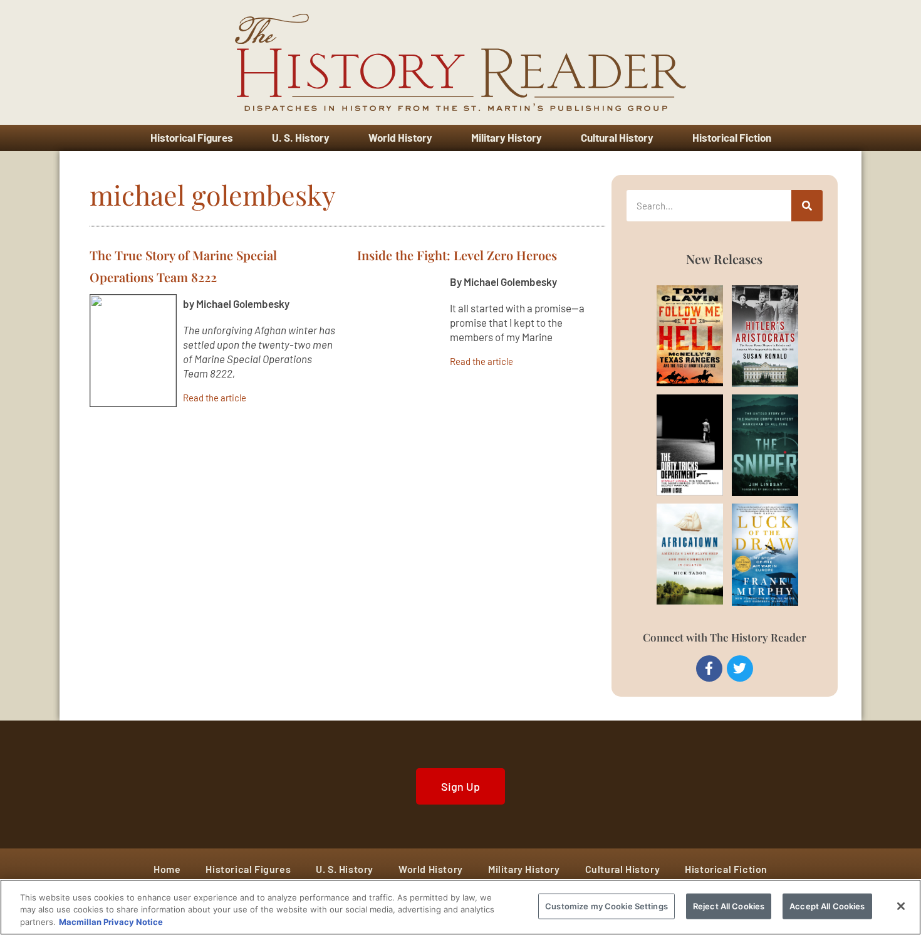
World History (400, 137)
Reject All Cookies (728, 906)
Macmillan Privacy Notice (111, 922)
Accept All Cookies (827, 906)
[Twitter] (740, 668)
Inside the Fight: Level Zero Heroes (457, 254)
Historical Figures (191, 137)
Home (167, 869)
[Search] (807, 205)
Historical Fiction (731, 137)
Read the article (214, 397)
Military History (506, 137)
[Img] (675, 335)
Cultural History (617, 137)
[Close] (901, 906)
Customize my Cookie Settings (606, 906)
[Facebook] (709, 668)
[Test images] (133, 350)
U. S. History (301, 137)
